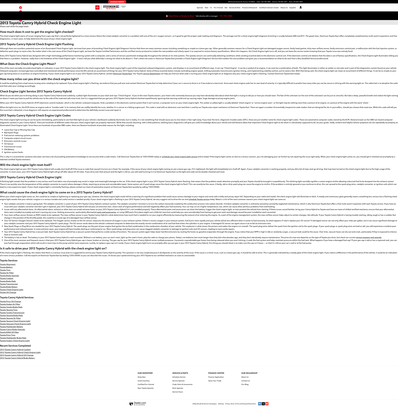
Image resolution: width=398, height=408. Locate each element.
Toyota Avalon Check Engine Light (15, 340)
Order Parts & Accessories (182, 384)
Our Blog (244, 384)
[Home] (98, 7)
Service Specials (178, 380)
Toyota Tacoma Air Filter (10, 318)
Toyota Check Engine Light (11, 289)
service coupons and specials (369, 237)
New (206, 7)
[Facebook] (259, 403)
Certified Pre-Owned (146, 384)
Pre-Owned (218, 7)
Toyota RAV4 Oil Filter (9, 332)
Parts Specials (177, 388)
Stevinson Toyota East (122, 73)
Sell (225, 7)
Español (292, 7)
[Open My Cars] (300, 7)
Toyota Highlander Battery (11, 326)
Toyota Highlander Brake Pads (13, 337)
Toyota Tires (5, 270)
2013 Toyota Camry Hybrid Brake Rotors (17, 358)
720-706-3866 (225, 15)
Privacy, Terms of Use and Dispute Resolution (240, 404)
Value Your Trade (214, 380)
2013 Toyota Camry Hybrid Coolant (15, 349)
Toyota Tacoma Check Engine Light (15, 321)
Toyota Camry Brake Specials (12, 329)
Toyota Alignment (7, 264)
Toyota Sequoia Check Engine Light (15, 323)
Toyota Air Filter (7, 272)
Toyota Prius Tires (7, 335)
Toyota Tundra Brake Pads (11, 307)
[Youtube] (266, 403)
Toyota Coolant (6, 278)
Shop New (142, 377)
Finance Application (216, 377)
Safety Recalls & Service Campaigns (204, 404)
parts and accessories (106, 212)
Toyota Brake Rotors (8, 286)
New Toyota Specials (146, 388)
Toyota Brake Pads (8, 281)
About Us (284, 7)
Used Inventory (144, 380)
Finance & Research (249, 7)
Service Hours (177, 391)
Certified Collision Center (269, 7)
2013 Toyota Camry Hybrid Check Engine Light (20, 352)
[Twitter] (263, 403)
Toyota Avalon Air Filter (10, 304)
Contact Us (245, 380)
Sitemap (221, 404)
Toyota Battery (6, 267)
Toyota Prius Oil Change (10, 301)
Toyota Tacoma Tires (9, 309)
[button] (20, 8)
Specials (200, 7)
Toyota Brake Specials (9, 275)
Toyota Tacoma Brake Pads (11, 315)
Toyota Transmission (9, 284)
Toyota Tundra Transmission (12, 312)
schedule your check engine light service (179, 156)
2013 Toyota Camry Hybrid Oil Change (16, 355)
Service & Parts (234, 7)
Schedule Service (179, 377)
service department (151, 73)
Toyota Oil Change (8, 292)
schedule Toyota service (199, 199)
